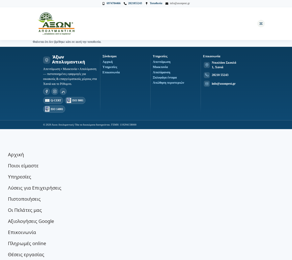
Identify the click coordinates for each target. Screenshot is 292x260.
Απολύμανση (161, 72)
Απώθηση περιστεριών (168, 82)
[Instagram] (54, 91)
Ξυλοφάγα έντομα (165, 77)
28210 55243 (220, 75)
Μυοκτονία (160, 67)
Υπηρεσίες (109, 67)
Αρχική (107, 61)
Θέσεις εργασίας (26, 254)
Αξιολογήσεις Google (31, 221)
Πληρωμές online (27, 243)
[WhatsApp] (63, 91)
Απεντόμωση (161, 61)
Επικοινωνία (111, 72)
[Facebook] (46, 91)
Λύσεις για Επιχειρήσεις (34, 187)
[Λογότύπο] (56, 23)
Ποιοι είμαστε (23, 165)
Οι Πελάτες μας (25, 210)
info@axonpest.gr (224, 83)
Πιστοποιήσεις (24, 199)
